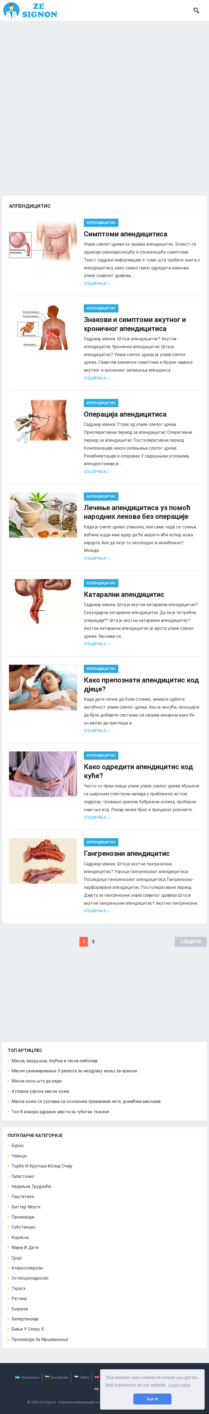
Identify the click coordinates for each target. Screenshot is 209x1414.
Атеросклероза (26, 1268)
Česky (84, 1377)
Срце (16, 1257)
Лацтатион (22, 1196)
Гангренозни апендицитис (127, 853)
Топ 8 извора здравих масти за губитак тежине (60, 1111)
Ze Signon (47, 1402)
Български (59, 1377)
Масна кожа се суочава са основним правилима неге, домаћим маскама (86, 1101)
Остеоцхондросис (30, 1278)
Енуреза (19, 1308)
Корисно (20, 1237)
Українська (30, 1377)
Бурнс (17, 1145)
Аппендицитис (101, 223)
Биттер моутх (26, 1207)
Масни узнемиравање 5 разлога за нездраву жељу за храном (74, 1070)
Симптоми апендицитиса (125, 234)
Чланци (18, 1156)
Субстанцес (23, 1227)
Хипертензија (24, 1319)
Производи (22, 1217)
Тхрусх (18, 1288)
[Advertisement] (104, 61)
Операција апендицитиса (125, 414)
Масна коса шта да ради (36, 1081)
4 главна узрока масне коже (40, 1091)
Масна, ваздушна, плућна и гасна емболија (54, 1060)
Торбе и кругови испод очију (41, 1166)
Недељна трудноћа (31, 1186)
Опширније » (96, 283)
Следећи (190, 941)
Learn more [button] (179, 1385)
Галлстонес (23, 1176)
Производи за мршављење (39, 1339)
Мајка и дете (25, 1247)
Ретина (18, 1298)
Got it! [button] (152, 1399)
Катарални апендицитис (124, 594)
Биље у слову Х (27, 1329)
